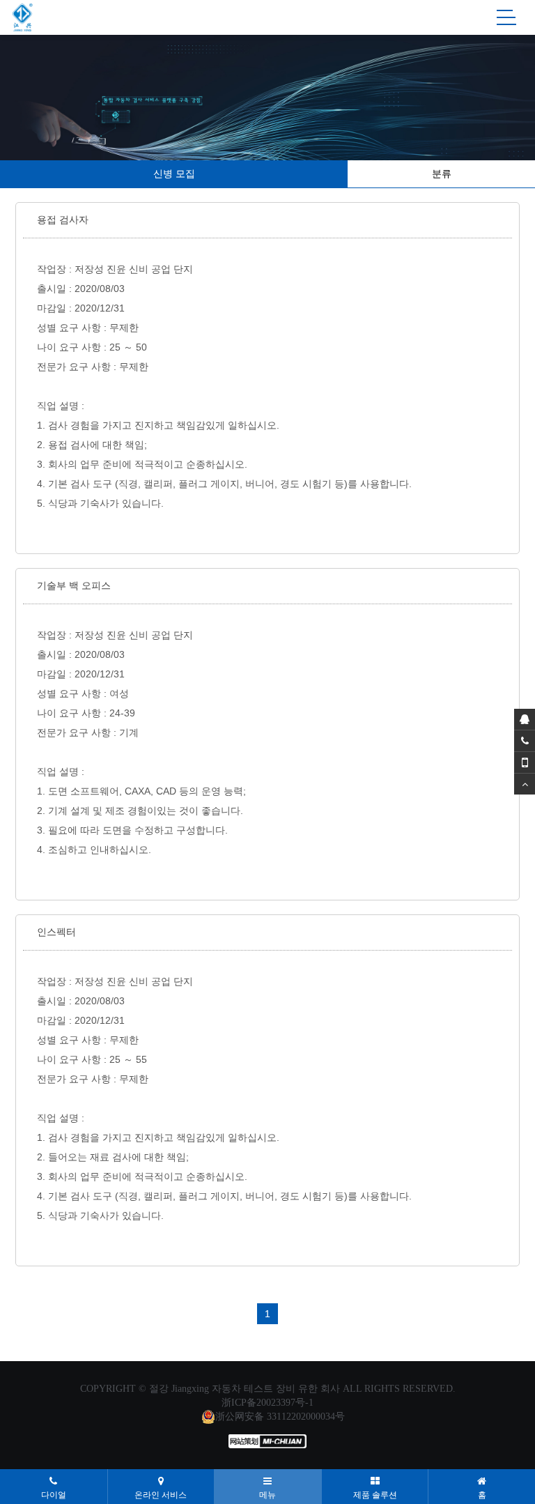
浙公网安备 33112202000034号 (280, 1416)
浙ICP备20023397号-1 (267, 1402)
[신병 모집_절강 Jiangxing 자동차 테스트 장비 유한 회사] (22, 17)
